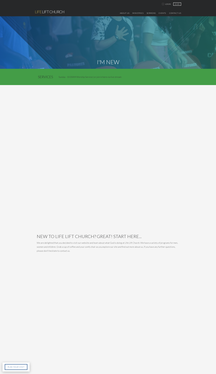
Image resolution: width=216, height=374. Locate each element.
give (177, 4)
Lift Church (49, 11)
